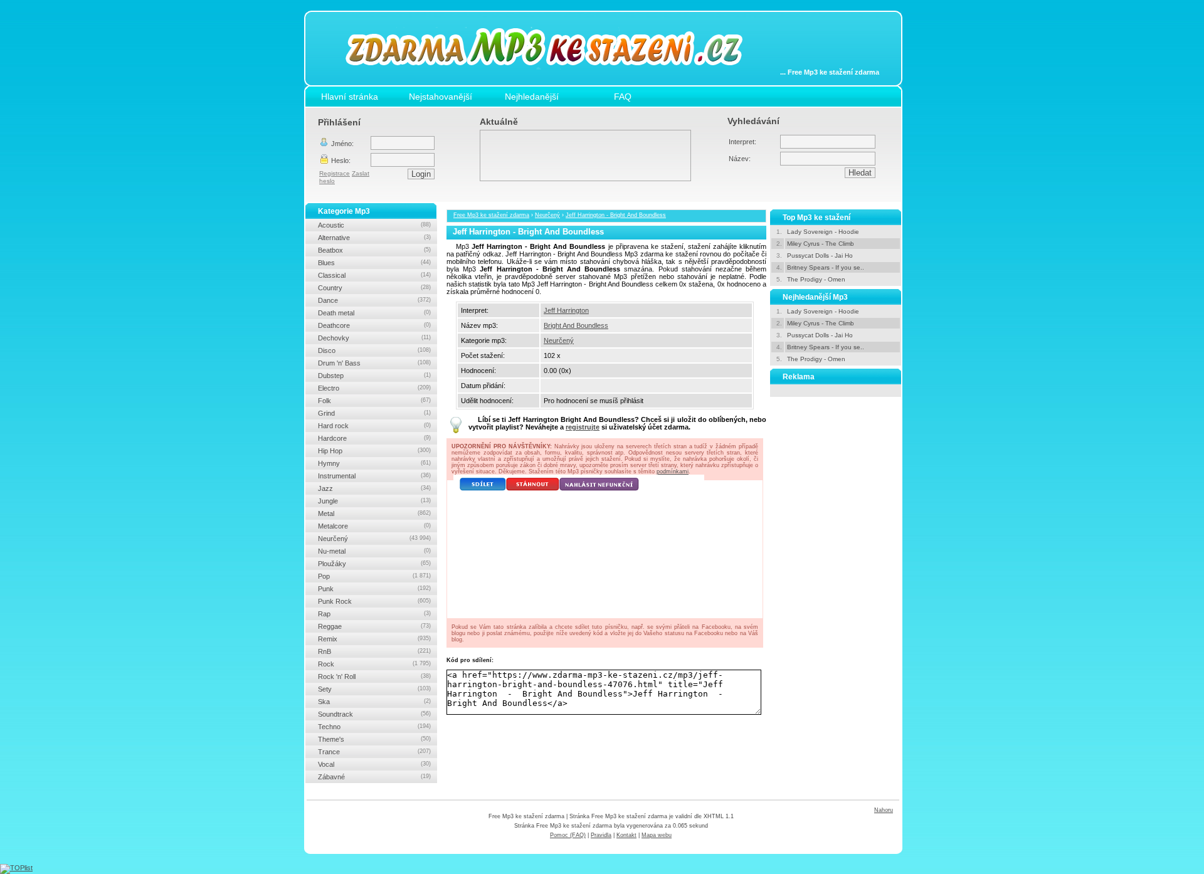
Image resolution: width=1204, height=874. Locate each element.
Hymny (374, 463)
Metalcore (374, 526)
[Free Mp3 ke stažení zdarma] (553, 77)
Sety (374, 689)
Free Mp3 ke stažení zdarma (491, 215)
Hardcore (374, 438)
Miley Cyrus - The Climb (820, 243)
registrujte (582, 427)
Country (374, 288)
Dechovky (374, 338)
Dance (374, 300)
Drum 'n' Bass (374, 363)
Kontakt (626, 835)
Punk (374, 588)
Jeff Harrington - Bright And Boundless (616, 215)
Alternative (374, 237)
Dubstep (374, 375)
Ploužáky (374, 563)
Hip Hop (374, 451)
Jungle (374, 501)
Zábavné (374, 777)
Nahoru (883, 810)
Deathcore (374, 325)
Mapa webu (657, 835)
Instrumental (374, 476)
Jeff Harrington (566, 310)
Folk (374, 400)
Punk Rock (374, 601)
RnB (374, 651)
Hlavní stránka (349, 97)
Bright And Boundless (576, 325)
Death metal (374, 313)
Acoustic (374, 225)
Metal (374, 513)
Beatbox (374, 250)
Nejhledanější (532, 97)
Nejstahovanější (440, 97)
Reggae (374, 626)
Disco (374, 350)
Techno (374, 726)
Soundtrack (374, 714)
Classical (374, 275)
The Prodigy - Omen (816, 279)
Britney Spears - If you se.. (825, 267)
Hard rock (374, 425)
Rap (374, 614)
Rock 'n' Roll (374, 676)
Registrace (334, 173)
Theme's (374, 739)
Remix (374, 639)
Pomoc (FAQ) (568, 835)
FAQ (622, 97)
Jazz (374, 488)
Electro (374, 388)
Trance (374, 752)
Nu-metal (374, 551)
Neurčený (547, 215)
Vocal (374, 764)
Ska (374, 701)
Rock (374, 664)
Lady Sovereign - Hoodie (823, 231)
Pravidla (601, 835)
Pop (374, 576)
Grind (374, 413)
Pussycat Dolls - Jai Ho (820, 255)
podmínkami (673, 471)
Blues (374, 262)
